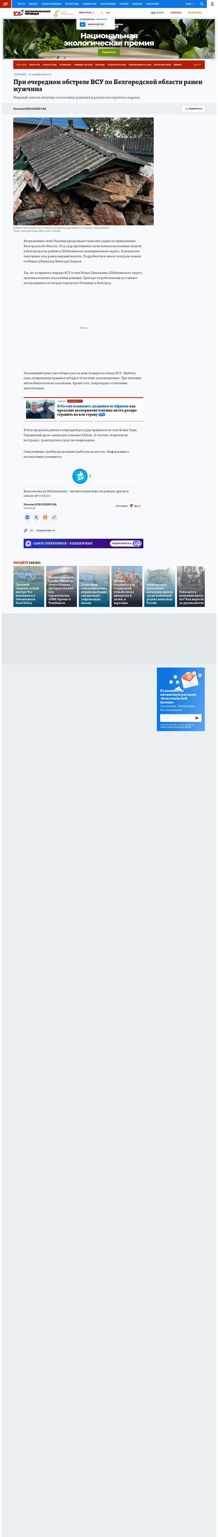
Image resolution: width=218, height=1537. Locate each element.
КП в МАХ (100, 64)
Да (82, 24)
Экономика (108, 3)
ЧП (31, 531)
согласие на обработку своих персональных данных (177, 725)
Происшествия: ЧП (46, 531)
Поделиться (195, 108)
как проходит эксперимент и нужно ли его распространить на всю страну (97, 410)
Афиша (178, 64)
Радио (160, 12)
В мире (124, 3)
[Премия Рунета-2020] (62, 13)
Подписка (195, 12)
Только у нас (49, 64)
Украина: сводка (83, 64)
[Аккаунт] (212, 4)
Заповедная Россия (140, 64)
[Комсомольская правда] (31, 13)
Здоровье (152, 3)
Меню (5, 4)
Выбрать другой (96, 24)
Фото (21, 3)
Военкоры (65, 64)
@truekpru (42, 495)
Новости (35, 64)
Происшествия (162, 64)
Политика (72, 3)
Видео (33, 3)
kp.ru (137, 506)
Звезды (137, 3)
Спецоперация (51, 3)
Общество (89, 3)
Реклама (175, 12)
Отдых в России (116, 64)
